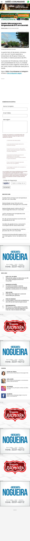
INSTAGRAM (10, 386)
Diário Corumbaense (15, 1)
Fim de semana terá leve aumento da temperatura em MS (14, 219)
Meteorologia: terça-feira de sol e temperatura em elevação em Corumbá (14, 203)
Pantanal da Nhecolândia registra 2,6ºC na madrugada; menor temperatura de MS (14, 236)
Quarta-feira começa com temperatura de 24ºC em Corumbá (14, 198)
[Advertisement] (15, 89)
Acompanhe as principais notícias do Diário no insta (17, 388)
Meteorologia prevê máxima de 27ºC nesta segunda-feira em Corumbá (13, 209)
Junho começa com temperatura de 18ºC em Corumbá (13, 214)
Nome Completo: (8, 106)
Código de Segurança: (10, 180)
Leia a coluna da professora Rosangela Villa (17, 373)
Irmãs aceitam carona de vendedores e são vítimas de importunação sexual (17, 301)
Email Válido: (7, 113)
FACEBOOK (9, 394)
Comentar (6, 187)
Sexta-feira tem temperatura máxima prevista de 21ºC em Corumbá (13, 230)
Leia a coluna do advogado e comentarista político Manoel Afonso (17, 381)
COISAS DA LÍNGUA (11, 371)
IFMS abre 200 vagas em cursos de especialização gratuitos (16, 294)
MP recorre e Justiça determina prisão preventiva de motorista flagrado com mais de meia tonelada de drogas (17, 308)
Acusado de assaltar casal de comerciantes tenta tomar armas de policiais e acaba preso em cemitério (16, 287)
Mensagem (6, 119)
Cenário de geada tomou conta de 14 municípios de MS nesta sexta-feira (13, 224)
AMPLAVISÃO (10, 379)
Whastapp (28, 1)
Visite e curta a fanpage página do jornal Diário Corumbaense (17, 395)
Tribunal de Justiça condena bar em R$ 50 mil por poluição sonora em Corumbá (17, 279)
